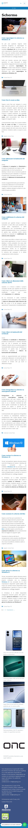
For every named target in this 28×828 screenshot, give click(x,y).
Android (6, 433)
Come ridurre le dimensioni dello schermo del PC (12, 281)
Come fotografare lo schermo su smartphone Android (13, 390)
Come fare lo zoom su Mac (11, 100)
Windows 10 (11, 467)
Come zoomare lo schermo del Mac (13, 514)
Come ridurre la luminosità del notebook (12, 333)
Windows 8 (5, 582)
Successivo (11, 610)
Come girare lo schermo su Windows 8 (11, 571)
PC (11, 77)
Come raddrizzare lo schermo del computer (13, 218)
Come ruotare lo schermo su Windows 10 (11, 456)
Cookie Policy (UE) (7, 801)
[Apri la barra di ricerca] (21, 3)
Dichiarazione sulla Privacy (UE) (11, 799)
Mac (3, 529)
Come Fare (7, 77)
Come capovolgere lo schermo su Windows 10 (13, 38)
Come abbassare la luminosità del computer (13, 159)
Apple (5, 136)
